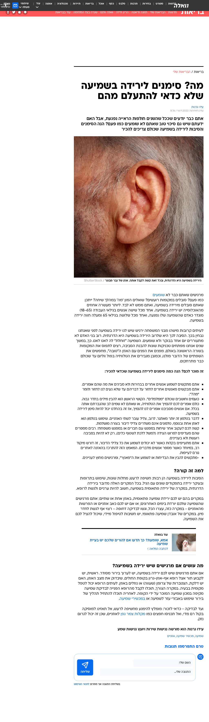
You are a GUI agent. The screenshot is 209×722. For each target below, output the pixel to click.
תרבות (134, 3)
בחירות (146, 3)
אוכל (101, 3)
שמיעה (199, 636)
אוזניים (171, 636)
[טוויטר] (13, 12)
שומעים (159, 295)
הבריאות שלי (158, 12)
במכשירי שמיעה (132, 599)
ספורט (159, 3)
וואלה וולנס (106, 12)
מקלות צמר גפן (133, 614)
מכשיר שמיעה (185, 636)
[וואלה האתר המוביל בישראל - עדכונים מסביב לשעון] (181, 5)
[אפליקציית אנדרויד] (25, 12)
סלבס (122, 3)
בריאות (89, 3)
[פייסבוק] (8, 12)
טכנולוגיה (62, 3)
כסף (111, 3)
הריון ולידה (122, 12)
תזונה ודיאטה (139, 12)
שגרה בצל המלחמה (85, 12)
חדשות (172, 12)
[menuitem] (157, 5)
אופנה (48, 3)
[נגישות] (5, 5)
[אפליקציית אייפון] (19, 12)
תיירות (76, 3)
